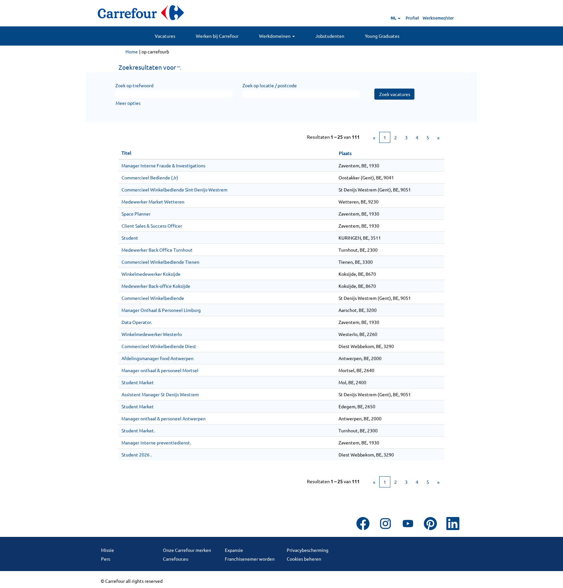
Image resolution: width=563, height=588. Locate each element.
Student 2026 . (137, 454)
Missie (107, 550)
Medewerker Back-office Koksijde (156, 286)
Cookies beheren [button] (304, 558)
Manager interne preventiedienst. (156, 442)
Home (131, 51)
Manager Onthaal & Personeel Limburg (161, 310)
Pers (105, 558)
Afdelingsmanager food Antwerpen (158, 358)
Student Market (138, 382)
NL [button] (394, 18)
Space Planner (136, 214)
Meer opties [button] (128, 103)
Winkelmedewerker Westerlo (152, 334)
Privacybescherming (307, 550)
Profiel (412, 18)
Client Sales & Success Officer (152, 226)
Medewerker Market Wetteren (153, 201)
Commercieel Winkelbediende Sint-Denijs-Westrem (174, 189)
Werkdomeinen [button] (275, 36)
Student (130, 238)
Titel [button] (126, 153)
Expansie (234, 550)
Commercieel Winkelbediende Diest (159, 346)
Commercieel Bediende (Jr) (150, 177)
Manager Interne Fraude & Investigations (163, 165)
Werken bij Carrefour (217, 36)
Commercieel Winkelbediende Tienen (160, 262)
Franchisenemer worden (250, 558)
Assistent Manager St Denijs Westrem (160, 394)
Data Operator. (137, 322)
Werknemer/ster (438, 18)
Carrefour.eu (175, 558)
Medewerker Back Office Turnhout (157, 250)
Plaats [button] (345, 153)
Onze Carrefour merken (187, 550)
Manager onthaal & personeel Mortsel (160, 370)
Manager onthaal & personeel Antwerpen (164, 418)
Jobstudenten (329, 36)
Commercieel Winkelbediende (153, 298)
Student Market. (138, 430)
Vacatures (165, 36)
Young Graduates (382, 36)
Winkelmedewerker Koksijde (151, 274)
